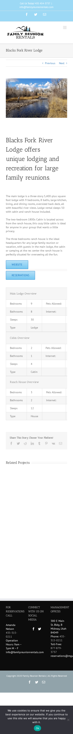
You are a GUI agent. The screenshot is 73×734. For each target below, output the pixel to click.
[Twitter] (39, 628)
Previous (50, 63)
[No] (68, 720)
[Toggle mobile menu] (65, 27)
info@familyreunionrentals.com (36, 7)
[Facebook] (33, 628)
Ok (37, 728)
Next (61, 63)
